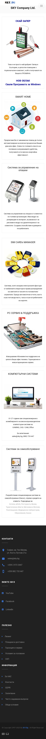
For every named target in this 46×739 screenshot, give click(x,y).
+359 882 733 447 (12, 571)
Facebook (10, 601)
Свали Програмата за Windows (23, 84)
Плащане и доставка (14, 642)
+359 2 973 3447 (12, 565)
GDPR (7, 688)
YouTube (9, 593)
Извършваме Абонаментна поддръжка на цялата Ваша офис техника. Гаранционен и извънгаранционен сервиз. (23, 359)
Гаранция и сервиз (13, 648)
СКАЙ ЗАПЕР (23, 21)
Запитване (10, 693)
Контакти (9, 682)
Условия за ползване (15, 653)
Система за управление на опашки (23, 169)
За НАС (8, 676)
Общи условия (11, 705)
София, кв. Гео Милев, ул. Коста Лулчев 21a (14, 551)
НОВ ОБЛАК (23, 80)
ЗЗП (7, 659)
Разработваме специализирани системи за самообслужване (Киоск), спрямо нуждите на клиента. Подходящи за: (23, 498)
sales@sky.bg (10, 558)
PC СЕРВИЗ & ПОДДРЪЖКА (23, 313)
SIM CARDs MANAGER (23, 242)
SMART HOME (23, 96)
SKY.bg (26, 728)
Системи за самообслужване (23, 449)
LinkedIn (9, 609)
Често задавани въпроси (16, 699)
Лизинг (8, 636)
